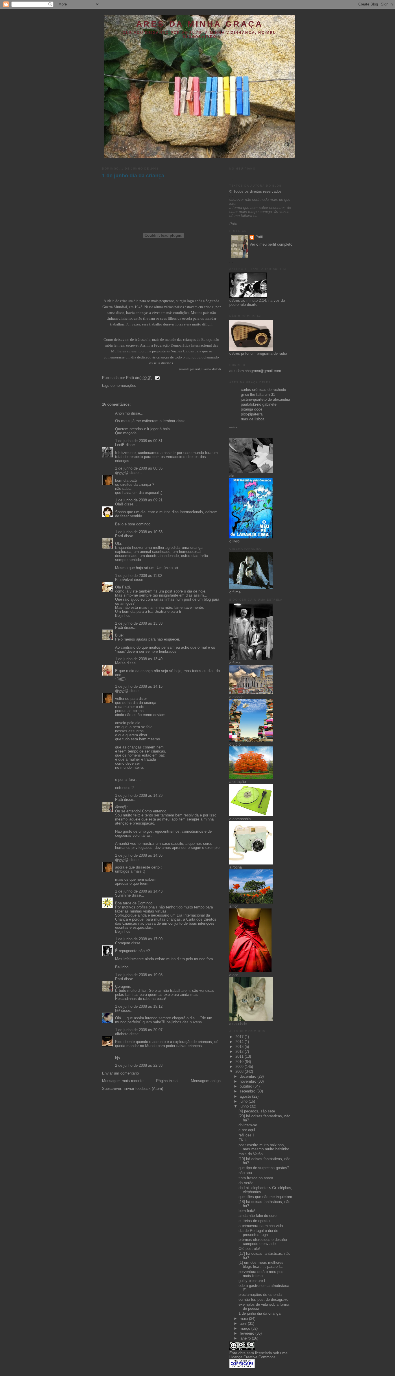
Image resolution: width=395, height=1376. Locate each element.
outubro (246, 1086)
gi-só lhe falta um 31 (258, 395)
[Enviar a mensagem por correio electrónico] (156, 378)
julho (244, 1101)
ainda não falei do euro (257, 1216)
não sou (245, 1173)
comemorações (123, 386)
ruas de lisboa (252, 419)
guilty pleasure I (252, 1281)
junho (245, 1106)
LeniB (120, 445)
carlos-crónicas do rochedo (263, 390)
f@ (117, 1011)
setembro (248, 1091)
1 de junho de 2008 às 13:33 (139, 623)
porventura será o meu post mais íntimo (262, 1274)
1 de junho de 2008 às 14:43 (139, 891)
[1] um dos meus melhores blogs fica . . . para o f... (261, 1265)
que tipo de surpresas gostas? (264, 1168)
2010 (240, 1062)
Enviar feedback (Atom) (143, 1089)
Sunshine (123, 895)
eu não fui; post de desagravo (263, 1300)
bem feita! (247, 1211)
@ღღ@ (121, 473)
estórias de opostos (255, 1221)
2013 (240, 1047)
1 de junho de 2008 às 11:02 (138, 576)
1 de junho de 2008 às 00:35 (139, 468)
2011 (240, 1057)
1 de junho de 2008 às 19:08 (139, 975)
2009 (240, 1067)
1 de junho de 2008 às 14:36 (139, 855)
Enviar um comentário (120, 1073)
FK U (243, 1140)
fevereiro (247, 1333)
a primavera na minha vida (261, 1226)
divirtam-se (248, 1125)
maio (244, 1319)
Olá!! (119, 504)
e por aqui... (249, 1130)
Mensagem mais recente (122, 1081)
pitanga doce (251, 409)
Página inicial (167, 1081)
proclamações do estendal (261, 1295)
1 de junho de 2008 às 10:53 (139, 532)
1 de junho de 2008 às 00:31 (139, 441)
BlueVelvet (124, 580)
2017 (240, 1037)
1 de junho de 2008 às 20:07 (139, 1030)
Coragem (122, 943)
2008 (240, 1072)
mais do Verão (251, 1154)
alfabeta (121, 1034)
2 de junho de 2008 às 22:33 (139, 1066)
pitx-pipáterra (252, 414)
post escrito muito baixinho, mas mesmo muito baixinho (264, 1147)
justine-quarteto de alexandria (265, 400)
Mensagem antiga (206, 1081)
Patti (119, 536)
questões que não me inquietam (265, 1197)
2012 (240, 1052)
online (233, 427)
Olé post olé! (249, 1249)
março (245, 1329)
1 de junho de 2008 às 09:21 (139, 500)
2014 (240, 1042)
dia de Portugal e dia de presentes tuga (258, 1233)
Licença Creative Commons (252, 1357)
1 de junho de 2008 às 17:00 (139, 939)
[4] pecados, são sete (257, 1111)
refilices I (246, 1135)
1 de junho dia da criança (133, 176)
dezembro (248, 1077)
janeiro (246, 1338)
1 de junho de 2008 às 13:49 (139, 659)
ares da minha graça (199, 23)
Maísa (120, 663)
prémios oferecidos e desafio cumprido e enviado (263, 1242)
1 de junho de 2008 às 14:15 (139, 687)
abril (244, 1324)
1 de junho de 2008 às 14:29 (139, 796)
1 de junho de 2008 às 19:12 (139, 1007)
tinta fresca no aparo (256, 1178)
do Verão (246, 1183)
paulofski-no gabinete (258, 404)
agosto (246, 1096)
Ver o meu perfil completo (271, 244)
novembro (248, 1081)
